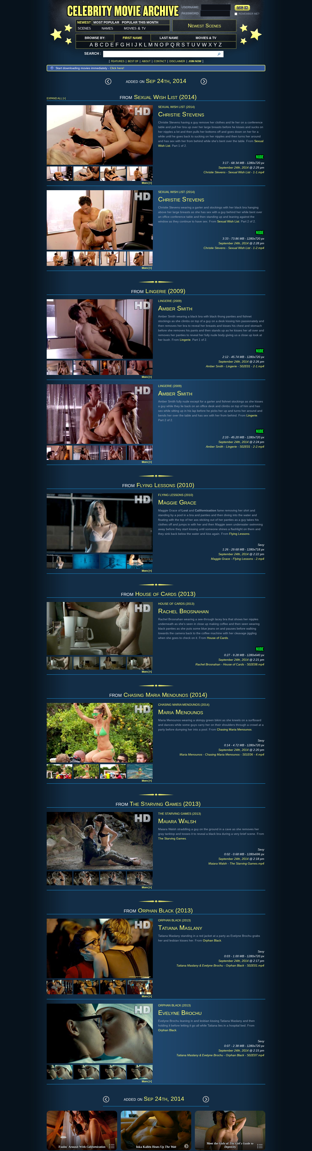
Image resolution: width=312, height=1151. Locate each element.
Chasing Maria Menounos (234, 729)
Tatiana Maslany (180, 927)
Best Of (133, 61)
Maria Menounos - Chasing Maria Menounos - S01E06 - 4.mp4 (222, 754)
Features (117, 61)
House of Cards (217, 638)
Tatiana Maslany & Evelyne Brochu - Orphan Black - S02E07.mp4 (220, 1055)
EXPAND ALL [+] (56, 98)
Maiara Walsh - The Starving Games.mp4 (236, 863)
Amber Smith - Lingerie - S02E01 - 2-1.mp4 (235, 366)
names (107, 28)
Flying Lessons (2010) (165, 485)
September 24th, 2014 (233, 167)
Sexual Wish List (228, 221)
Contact (160, 61)
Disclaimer (177, 61)
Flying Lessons (239, 533)
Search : (92, 53)
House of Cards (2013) (165, 594)
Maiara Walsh (177, 820)
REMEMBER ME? (249, 13)
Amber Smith (175, 308)
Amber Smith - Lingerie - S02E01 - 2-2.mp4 (235, 446)
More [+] (147, 183)
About (146, 61)
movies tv (135, 28)
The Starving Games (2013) (165, 803)
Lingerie (185, 339)
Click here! (117, 68)
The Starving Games (172, 838)
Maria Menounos (180, 711)
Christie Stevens (181, 114)
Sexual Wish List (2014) (165, 97)
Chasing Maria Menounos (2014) (165, 694)
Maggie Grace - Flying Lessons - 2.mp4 (237, 558)
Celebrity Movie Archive (123, 11)
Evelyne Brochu (180, 1012)
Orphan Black (212, 940)
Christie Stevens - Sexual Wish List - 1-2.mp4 (234, 248)
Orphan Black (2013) (165, 910)
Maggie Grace (177, 502)
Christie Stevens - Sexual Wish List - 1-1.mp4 (234, 172)
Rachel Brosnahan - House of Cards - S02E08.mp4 (229, 664)
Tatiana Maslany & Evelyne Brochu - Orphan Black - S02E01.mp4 (220, 965)
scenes (84, 28)
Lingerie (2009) (165, 291)
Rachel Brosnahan (183, 611)
